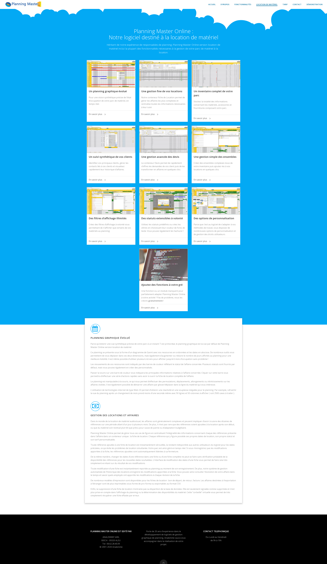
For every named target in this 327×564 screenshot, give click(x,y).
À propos (225, 4)
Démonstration (315, 4)
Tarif (285, 4)
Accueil (211, 4)
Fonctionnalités (242, 4)
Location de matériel (266, 4)
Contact (297, 4)
